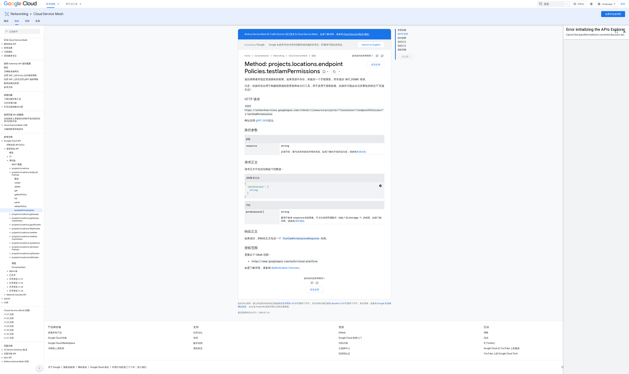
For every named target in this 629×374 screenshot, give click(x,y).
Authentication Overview (285, 267)
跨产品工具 (71, 3)
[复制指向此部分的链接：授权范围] (261, 248)
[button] (21, 44)
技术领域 (50, 3)
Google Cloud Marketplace (61, 343)
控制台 (581, 3)
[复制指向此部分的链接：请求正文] (261, 162)
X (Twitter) (489, 343)
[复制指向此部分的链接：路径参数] (261, 130)
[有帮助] (377, 55)
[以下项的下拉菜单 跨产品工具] (81, 4)
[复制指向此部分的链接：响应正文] (261, 232)
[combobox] (553, 4)
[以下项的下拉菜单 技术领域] (59, 4)
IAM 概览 (299, 221)
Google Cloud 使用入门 (350, 338)
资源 (37, 20)
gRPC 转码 (262, 120)
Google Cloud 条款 (99, 367)
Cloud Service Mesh (48, 14)
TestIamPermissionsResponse (301, 238)
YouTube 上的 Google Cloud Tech (501, 353)
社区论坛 (197, 332)
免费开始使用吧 (613, 14)
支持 (27, 20)
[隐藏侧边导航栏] (39, 368)
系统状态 (197, 348)
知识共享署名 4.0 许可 (288, 303)
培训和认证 (344, 353)
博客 (486, 332)
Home (247, 56)
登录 (622, 4)
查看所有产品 (55, 332)
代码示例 (343, 343)
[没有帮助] (382, 55)
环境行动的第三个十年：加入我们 (129, 367)
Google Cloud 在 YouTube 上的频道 (502, 348)
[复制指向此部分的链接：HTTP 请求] (263, 99)
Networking (19, 14)
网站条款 (82, 367)
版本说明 (197, 343)
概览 (6, 20)
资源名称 (361, 151)
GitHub (342, 332)
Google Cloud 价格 (57, 338)
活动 (486, 338)
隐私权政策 (69, 367)
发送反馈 (375, 64)
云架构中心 (344, 348)
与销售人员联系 (56, 348)
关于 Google (54, 367)
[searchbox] (22, 31)
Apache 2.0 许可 (339, 303)
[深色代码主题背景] (380, 185)
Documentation (262, 56)
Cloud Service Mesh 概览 (356, 34)
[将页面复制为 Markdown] (334, 71)
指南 (16, 20)
